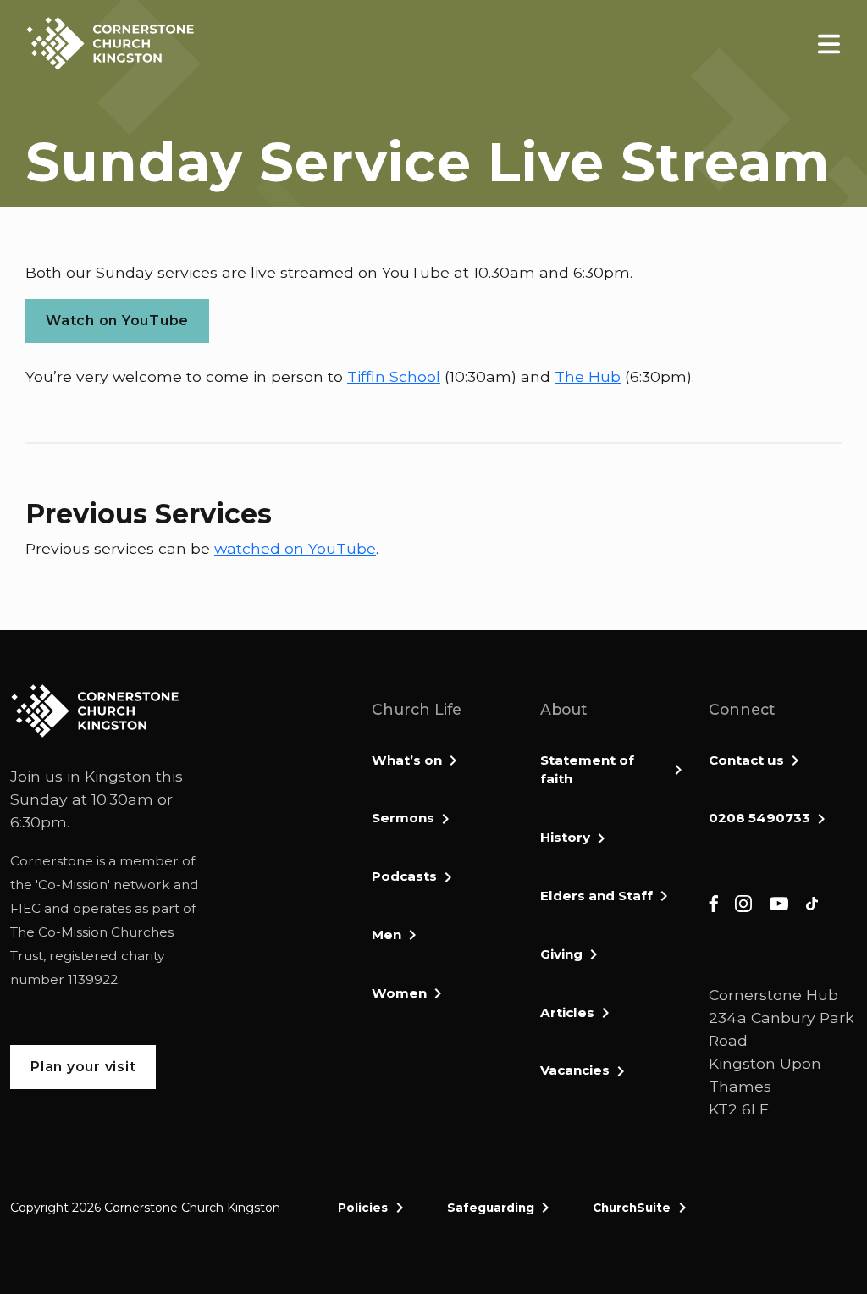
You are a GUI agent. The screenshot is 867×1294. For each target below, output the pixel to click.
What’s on (407, 760)
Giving (561, 954)
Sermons (403, 818)
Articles (567, 1012)
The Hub (588, 376)
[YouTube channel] (779, 902)
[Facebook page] (713, 902)
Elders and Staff (596, 896)
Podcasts (404, 876)
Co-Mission (73, 884)
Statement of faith (587, 770)
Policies (363, 1207)
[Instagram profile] (743, 902)
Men (386, 934)
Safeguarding (490, 1207)
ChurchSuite (632, 1207)
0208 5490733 (759, 818)
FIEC (25, 908)
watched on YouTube (295, 548)
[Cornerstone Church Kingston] (110, 43)
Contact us (746, 760)
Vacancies (575, 1070)
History (565, 837)
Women (399, 993)
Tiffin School (393, 376)
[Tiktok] (812, 902)
